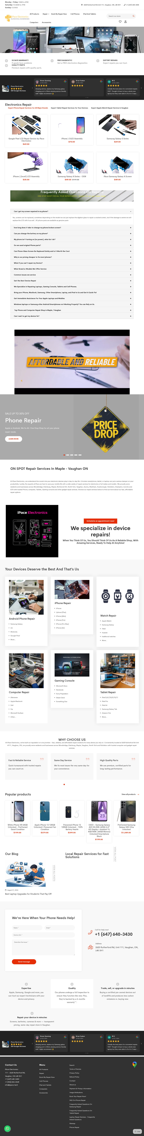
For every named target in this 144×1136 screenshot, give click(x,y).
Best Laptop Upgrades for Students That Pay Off (28, 894)
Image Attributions (76, 1092)
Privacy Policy (74, 1073)
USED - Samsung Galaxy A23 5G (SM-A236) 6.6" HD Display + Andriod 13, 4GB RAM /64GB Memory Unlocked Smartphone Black (99, 830)
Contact (72, 1081)
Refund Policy (74, 1077)
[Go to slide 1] (85, 97)
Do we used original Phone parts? (27, 245)
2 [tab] (67, 48)
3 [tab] (71, 48)
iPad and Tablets (89, 14)
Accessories (46, 22)
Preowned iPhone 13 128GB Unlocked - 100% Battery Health (72, 827)
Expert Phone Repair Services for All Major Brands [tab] (28, 108)
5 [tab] (78, 48)
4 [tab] (75, 48)
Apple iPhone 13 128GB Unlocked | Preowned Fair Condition (45, 827)
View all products (129, 794)
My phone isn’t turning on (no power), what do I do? (34, 239)
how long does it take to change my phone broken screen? (37, 228)
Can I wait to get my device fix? (26, 316)
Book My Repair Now (59, 14)
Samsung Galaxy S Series (118, 138)
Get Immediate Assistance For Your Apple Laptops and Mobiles (39, 298)
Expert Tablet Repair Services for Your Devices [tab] (69, 108)
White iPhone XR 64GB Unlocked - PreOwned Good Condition (18, 827)
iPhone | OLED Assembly (72, 138)
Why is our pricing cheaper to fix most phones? (33, 257)
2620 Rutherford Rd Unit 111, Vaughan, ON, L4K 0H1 (102, 5)
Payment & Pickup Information (80, 1089)
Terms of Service (75, 1069)
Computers (34, 22)
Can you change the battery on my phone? (31, 233)
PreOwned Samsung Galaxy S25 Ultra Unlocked (126, 827)
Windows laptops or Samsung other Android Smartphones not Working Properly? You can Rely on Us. (54, 304)
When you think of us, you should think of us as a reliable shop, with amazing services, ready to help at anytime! (100, 541)
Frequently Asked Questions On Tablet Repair (80, 1112)
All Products (34, 14)
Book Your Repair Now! (77, 1096)
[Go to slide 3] (88, 97)
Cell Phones (75, 14)
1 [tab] (63, 48)
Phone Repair (74, 1127)
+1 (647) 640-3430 (114, 934)
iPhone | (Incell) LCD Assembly (26, 176)
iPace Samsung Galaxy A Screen (118, 176)
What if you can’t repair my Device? (28, 263)
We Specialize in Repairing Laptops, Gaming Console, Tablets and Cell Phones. (45, 287)
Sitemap (72, 1123)
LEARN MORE (14, 439)
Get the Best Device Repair (25, 281)
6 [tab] (82, 48)
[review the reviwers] (65, 82)
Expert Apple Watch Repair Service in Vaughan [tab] (109, 108)
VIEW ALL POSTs (54, 873)
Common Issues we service (25, 275)
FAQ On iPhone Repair (77, 1100)
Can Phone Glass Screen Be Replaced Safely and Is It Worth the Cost (42, 251)
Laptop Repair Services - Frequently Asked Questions (82, 1118)
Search (71, 1065)
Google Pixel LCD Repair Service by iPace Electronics (26, 139)
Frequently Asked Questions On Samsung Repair (80, 1105)
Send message (24, 962)
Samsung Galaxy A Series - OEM (72, 176)
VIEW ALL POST (115, 854)
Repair (45, 14)
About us (72, 1085)
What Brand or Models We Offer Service (30, 269)
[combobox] (121, 16)
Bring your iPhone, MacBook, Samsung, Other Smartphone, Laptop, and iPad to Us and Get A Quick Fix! (55, 292)
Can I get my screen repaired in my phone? (31, 211)
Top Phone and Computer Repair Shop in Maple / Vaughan (37, 310)
